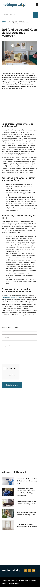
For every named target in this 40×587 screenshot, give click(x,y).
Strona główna (13, 21)
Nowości (21, 21)
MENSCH (16, 583)
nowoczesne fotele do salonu (11, 297)
